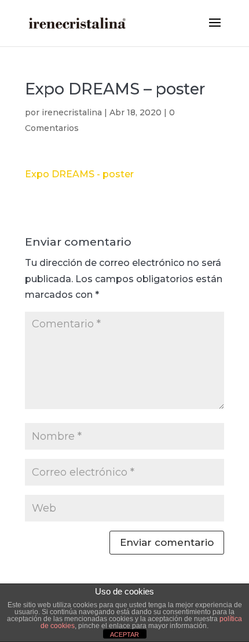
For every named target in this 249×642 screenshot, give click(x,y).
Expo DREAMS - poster (79, 174)
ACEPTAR (124, 634)
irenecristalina (72, 112)
